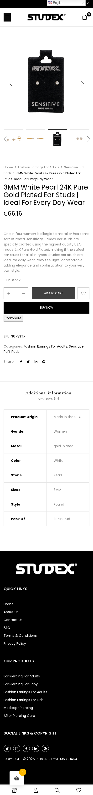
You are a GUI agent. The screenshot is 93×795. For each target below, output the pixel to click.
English (57, 3)
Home (8, 167)
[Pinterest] (43, 361)
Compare (13, 318)
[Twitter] (28, 361)
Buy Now (46, 307)
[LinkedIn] (36, 361)
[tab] (48, 393)
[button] (84, 17)
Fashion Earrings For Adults (38, 167)
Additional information (48, 393)
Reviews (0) (48, 398)
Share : (9, 361)
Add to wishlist (83, 293)
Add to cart (53, 293)
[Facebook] (21, 361)
